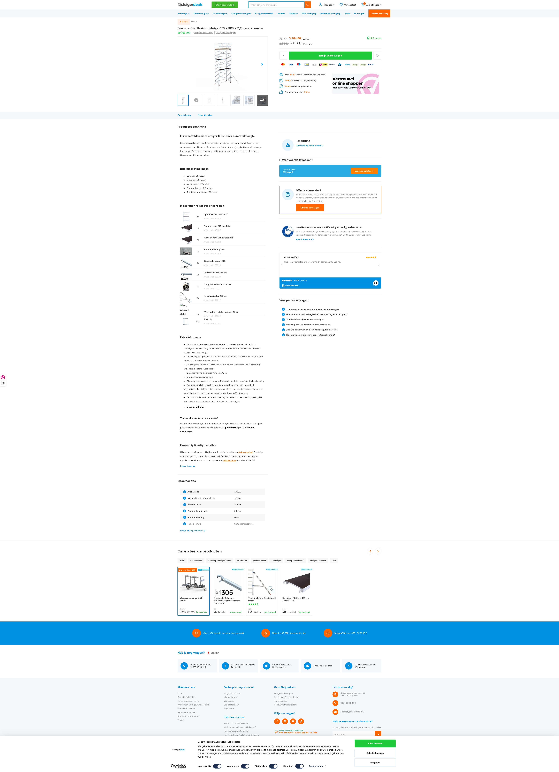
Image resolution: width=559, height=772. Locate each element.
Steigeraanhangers (241, 13)
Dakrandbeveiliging (330, 13)
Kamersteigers (201, 13)
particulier (242, 560)
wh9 (334, 560)
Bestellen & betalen (186, 697)
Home (194, 21)
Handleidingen (280, 701)
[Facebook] (277, 721)
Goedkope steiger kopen (219, 560)
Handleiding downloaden (308, 145)
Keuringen (359, 13)
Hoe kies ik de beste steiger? (236, 723)
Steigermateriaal (264, 13)
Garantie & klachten (186, 708)
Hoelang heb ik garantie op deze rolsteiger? (308, 324)
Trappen (293, 13)
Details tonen (316, 766)
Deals (347, 13)
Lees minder (186, 466)
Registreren (229, 708)
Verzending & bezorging (188, 701)
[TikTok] (301, 721)
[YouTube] (293, 721)
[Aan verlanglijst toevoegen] (377, 56)
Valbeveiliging (309, 13)
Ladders (281, 13)
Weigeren (375, 762)
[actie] (355, 84)
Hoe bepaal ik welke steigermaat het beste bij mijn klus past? (316, 314)
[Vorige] (370, 551)
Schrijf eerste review (203, 32)
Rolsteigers (184, 13)
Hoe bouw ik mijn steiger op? (236, 731)
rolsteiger (276, 560)
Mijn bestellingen (231, 705)
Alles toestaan (375, 743)
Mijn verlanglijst (231, 697)
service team (229, 460)
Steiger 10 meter (318, 560)
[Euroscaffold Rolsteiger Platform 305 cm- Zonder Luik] (296, 583)
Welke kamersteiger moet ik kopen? (240, 727)
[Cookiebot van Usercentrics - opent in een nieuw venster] (178, 766)
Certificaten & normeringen (286, 697)
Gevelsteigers (220, 13)
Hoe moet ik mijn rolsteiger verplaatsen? (241, 735)
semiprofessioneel (295, 560)
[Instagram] (285, 721)
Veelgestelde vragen (283, 693)
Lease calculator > (364, 171)
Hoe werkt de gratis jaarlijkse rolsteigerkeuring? (310, 335)
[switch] (245, 766)
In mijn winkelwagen (330, 55)
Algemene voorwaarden (189, 716)
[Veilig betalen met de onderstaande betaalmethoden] (283, 64)
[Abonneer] (378, 734)
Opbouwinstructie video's (285, 705)
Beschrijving (184, 115)
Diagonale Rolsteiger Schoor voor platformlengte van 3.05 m (227, 601)
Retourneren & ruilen (187, 712)
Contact (181, 693)
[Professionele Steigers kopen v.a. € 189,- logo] (190, 4)
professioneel (259, 560)
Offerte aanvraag (379, 13)
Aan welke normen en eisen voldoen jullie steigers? (312, 329)
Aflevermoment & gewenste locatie (193, 705)
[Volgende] (378, 551)
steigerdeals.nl (245, 452)
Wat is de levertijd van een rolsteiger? (305, 319)
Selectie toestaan (375, 753)
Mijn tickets (229, 701)
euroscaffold (196, 560)
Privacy (181, 720)
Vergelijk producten (232, 693)
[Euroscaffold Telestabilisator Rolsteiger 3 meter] (262, 583)
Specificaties (205, 115)
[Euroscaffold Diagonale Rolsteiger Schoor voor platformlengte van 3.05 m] (228, 583)
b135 (182, 560)
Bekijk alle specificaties (191, 530)
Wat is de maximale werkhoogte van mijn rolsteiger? (312, 309)
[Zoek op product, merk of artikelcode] (307, 4)
